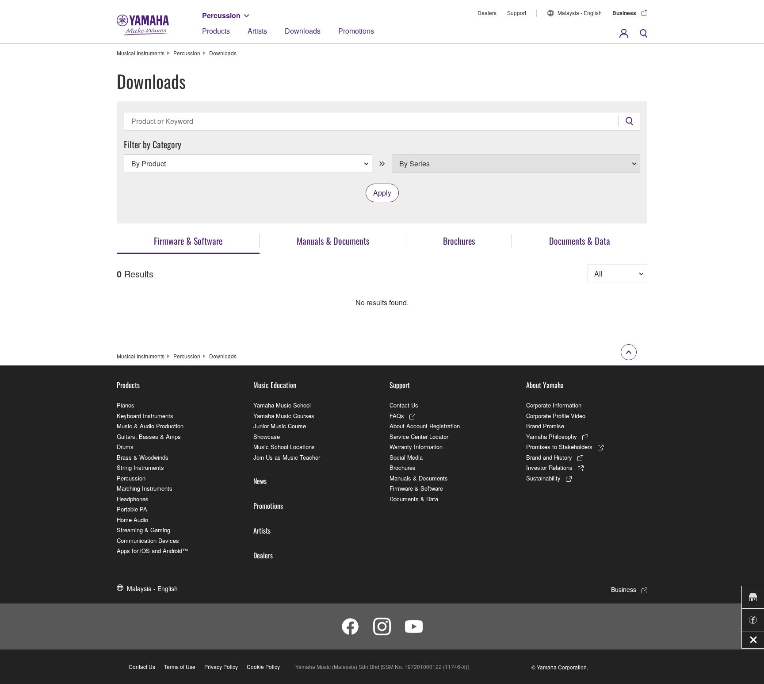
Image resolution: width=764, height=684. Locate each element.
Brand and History (549, 457)
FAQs (397, 415)
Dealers (487, 12)
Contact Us (404, 405)
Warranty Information (416, 446)
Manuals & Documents (419, 478)
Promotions (356, 31)
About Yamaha (545, 385)
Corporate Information (553, 405)
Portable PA (132, 509)
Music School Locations (284, 446)
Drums (125, 446)
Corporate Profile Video (555, 415)
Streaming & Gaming (143, 530)
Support (516, 12)
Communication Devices (148, 540)
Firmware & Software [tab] (188, 240)
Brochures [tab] (459, 240)
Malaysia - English (580, 12)
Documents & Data (414, 499)
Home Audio (132, 519)
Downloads (303, 31)
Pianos (125, 405)
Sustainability (543, 478)
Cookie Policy (263, 666)
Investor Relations (549, 467)
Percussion (221, 15)
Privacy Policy (221, 666)
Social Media (406, 457)
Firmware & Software (416, 488)
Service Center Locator (419, 436)
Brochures (403, 467)
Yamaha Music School (282, 405)
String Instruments (140, 467)
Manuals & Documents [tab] (333, 240)
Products (216, 31)
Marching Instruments (144, 488)
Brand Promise (545, 426)
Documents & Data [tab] (579, 240)
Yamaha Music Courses (283, 415)
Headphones (133, 499)
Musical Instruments (140, 53)
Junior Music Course (279, 426)
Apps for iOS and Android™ (152, 550)
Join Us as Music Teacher (286, 457)
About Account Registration (425, 426)
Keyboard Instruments (145, 415)
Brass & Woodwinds (142, 457)
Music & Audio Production (150, 426)
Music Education (274, 385)
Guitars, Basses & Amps (149, 436)
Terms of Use (179, 666)
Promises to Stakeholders (559, 446)
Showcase (266, 436)
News (260, 481)
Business (624, 13)
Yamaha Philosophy (551, 436)
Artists (257, 31)
